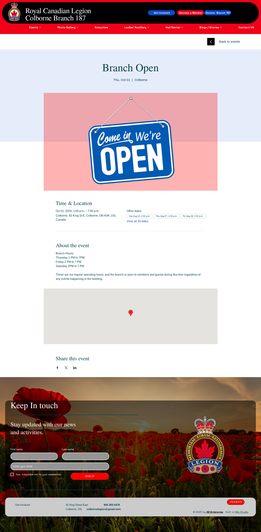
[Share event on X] (66, 367)
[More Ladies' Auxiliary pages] (148, 27)
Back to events (229, 41)
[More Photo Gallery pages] (77, 27)
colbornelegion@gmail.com (104, 509)
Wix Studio (241, 512)
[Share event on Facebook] (57, 367)
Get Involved (22, 504)
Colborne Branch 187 (55, 17)
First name (16, 449)
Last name (68, 449)
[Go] (211, 41)
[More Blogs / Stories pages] (221, 27)
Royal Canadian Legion (58, 10)
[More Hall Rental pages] (182, 27)
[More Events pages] (40, 27)
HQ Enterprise (214, 512)
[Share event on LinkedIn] (75, 367)
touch (48, 404)
